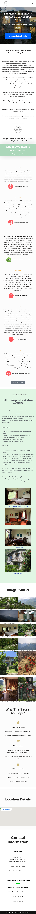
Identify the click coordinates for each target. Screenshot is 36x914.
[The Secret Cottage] (6, 3)
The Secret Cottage (25, 912)
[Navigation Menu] (33, 3)
